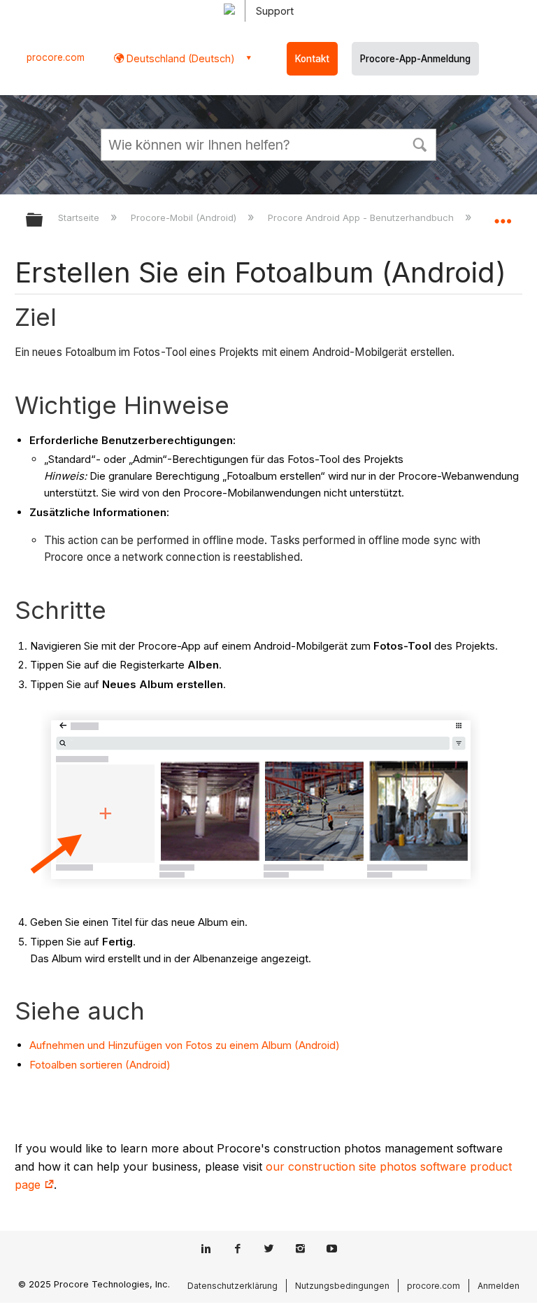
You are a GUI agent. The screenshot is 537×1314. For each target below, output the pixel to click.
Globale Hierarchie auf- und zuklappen (43, 220)
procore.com (56, 57)
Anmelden (499, 1285)
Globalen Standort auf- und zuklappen (502, 215)
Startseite (80, 217)
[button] (419, 143)
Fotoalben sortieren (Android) (100, 1064)
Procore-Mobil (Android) (185, 217)
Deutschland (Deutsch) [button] (179, 58)
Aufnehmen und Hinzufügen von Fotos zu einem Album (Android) (184, 1045)
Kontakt (312, 58)
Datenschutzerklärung (232, 1285)
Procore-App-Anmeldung (415, 58)
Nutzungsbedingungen (342, 1285)
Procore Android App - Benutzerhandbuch (362, 217)
